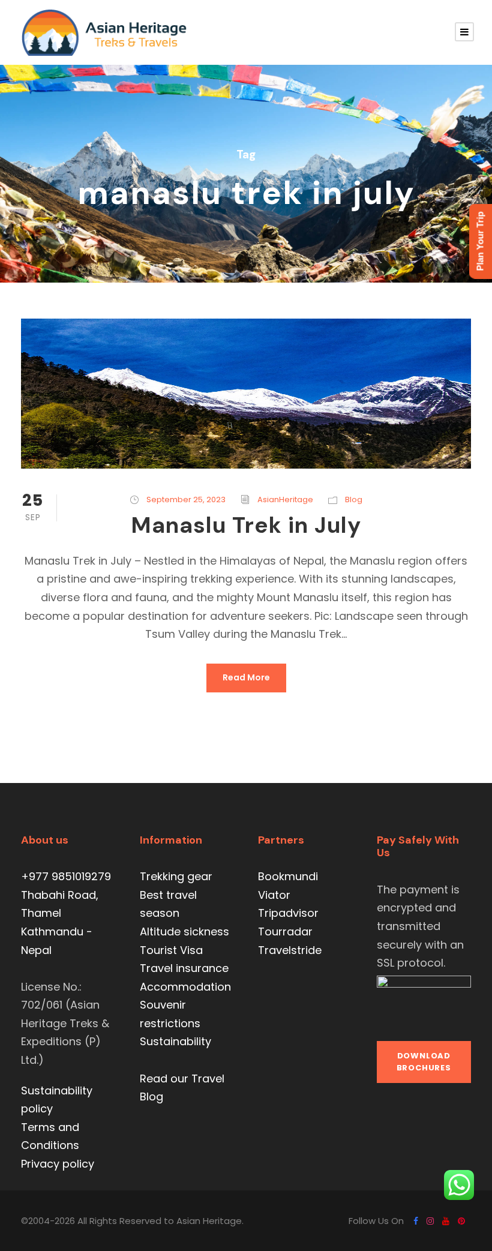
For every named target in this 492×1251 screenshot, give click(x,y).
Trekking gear (176, 876)
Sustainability (175, 1041)
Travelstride (290, 950)
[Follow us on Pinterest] (461, 1221)
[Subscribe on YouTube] (445, 1221)
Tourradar (285, 931)
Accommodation (185, 986)
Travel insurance (184, 968)
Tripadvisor (288, 912)
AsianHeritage (285, 499)
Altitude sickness (184, 931)
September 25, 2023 (186, 499)
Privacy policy (57, 1163)
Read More (246, 677)
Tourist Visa (171, 950)
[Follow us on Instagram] (430, 1221)
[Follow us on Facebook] (415, 1221)
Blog (353, 499)
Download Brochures (424, 1061)
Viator (274, 894)
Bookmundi (288, 876)
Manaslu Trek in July (246, 525)
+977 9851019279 (66, 876)
